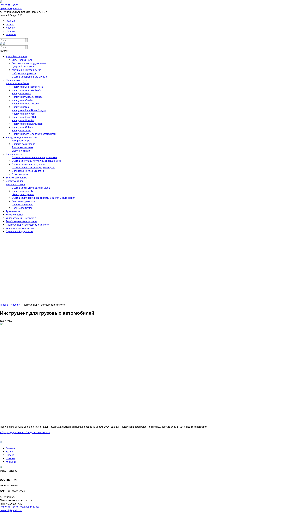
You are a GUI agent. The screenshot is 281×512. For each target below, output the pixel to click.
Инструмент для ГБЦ (23, 191)
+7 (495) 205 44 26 (29, 507)
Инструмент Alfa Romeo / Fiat (27, 86)
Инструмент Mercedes (24, 113)
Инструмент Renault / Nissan (27, 123)
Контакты (11, 34)
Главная (10, 21)
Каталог (10, 24)
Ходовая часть (14, 154)
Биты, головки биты (22, 59)
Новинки (10, 31)
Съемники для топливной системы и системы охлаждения (43, 197)
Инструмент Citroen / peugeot (27, 96)
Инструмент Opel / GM (24, 117)
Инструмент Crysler (22, 100)
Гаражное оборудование (19, 231)
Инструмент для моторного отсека (15, 182)
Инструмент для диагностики (21, 137)
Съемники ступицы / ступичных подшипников (36, 160)
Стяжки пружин (20, 174)
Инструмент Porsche (23, 120)
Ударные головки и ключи (20, 228)
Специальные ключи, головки (28, 170)
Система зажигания (22, 204)
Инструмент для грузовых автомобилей (27, 224)
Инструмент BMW (21, 93)
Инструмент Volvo (21, 130)
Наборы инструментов (24, 73)
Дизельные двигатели (23, 201)
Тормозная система (16, 177)
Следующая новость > (38, 432)
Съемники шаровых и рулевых (28, 164)
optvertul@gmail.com (11, 8)
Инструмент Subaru (22, 127)
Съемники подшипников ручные (29, 76)
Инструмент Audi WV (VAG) (26, 90)
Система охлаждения (23, 144)
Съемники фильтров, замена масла (31, 187)
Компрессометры (21, 140)
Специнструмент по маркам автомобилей (17, 81)
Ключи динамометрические (26, 70)
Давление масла (21, 150)
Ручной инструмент (16, 56)
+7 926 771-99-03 (9, 5)
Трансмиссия (13, 211)
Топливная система (22, 147)
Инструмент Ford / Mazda (25, 103)
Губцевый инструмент (24, 66)
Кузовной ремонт (15, 214)
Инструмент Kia (20, 107)
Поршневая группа (22, 207)
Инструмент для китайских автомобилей (34, 133)
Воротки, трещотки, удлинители (29, 63)
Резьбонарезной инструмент (21, 221)
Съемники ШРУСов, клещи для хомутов (33, 167)
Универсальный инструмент (21, 218)
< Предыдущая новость (13, 432)
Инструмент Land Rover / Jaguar (29, 110)
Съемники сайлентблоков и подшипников (34, 157)
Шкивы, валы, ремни (23, 194)
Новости (10, 27)
